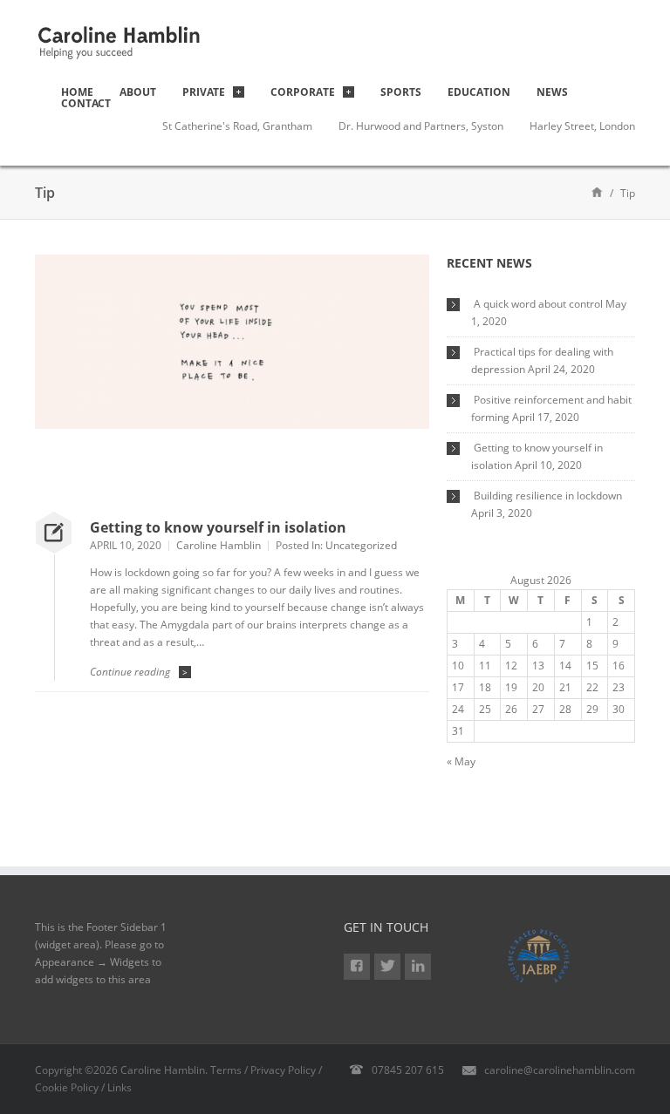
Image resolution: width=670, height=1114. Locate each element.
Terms (226, 1070)
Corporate (302, 92)
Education (479, 92)
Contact (86, 103)
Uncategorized (361, 545)
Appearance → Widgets (92, 961)
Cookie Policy (67, 1087)
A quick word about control (538, 303)
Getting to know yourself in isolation (218, 527)
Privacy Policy (283, 1070)
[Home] (597, 191)
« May (461, 761)
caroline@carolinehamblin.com (559, 1070)
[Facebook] (357, 967)
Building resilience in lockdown (548, 495)
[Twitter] (387, 967)
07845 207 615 (408, 1070)
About (138, 92)
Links (119, 1087)
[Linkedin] (418, 967)
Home (77, 92)
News (552, 92)
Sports (400, 92)
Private (203, 92)
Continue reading (139, 671)
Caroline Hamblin (218, 545)
